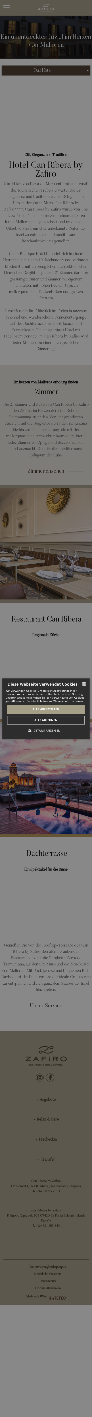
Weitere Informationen (68, 701)
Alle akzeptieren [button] (46, 709)
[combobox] (84, 684)
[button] (46, 730)
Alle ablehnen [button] (45, 720)
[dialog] (46, 708)
